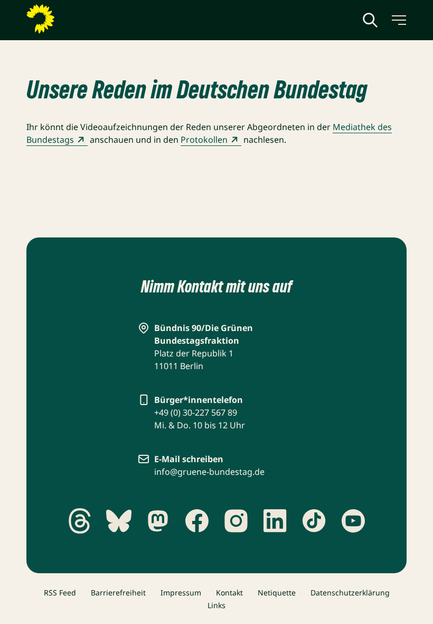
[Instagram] (236, 521)
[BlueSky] (119, 521)
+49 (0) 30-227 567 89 (195, 412)
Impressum (181, 593)
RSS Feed (60, 593)
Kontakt (229, 593)
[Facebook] (197, 521)
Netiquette (277, 593)
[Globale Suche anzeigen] (370, 20)
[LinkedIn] (275, 521)
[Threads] (80, 521)
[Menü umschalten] (398, 20)
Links (216, 605)
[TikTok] (314, 521)
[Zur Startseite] (66, 19)
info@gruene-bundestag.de (209, 472)
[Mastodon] (158, 521)
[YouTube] (353, 521)
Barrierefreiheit (118, 593)
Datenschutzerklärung (350, 593)
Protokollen (204, 139)
